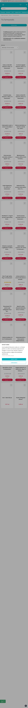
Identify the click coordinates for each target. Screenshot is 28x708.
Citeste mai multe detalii (8, 355)
